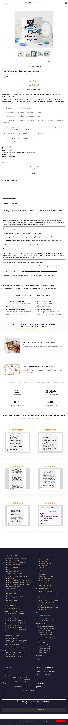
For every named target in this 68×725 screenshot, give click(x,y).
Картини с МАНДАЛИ (13, 564)
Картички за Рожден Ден (45, 620)
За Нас (5, 679)
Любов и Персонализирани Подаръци (18, 642)
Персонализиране (28, 690)
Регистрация (17, 677)
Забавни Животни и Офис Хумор (16, 640)
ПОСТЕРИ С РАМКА (43, 588)
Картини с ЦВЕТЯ (12, 570)
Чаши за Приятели (44, 559)
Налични (39, 655)
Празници (42, 567)
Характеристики (9, 198)
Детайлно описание (10, 194)
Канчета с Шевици (12, 638)
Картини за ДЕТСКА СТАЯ (14, 597)
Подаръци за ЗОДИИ (45, 652)
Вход (4, 683)
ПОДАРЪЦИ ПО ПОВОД (45, 626)
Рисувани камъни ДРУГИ (13, 625)
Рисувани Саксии (41, 659)
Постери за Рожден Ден (45, 609)
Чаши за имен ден (44, 578)
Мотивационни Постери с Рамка (48, 607)
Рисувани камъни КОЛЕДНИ (14, 627)
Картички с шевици (44, 615)
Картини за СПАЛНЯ (12, 595)
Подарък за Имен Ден (45, 634)
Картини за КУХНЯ (12, 598)
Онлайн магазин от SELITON (34, 710)
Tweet (49, 61)
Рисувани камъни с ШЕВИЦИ (14, 613)
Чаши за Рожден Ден (45, 580)
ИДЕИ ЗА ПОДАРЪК (42, 623)
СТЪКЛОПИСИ (11, 588)
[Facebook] (37, 678)
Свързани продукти (10, 203)
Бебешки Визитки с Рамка (46, 602)
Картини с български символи (15, 562)
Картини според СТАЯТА (13, 590)
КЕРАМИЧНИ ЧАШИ (15, 7)
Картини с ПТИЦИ (12, 571)
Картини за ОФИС (12, 600)
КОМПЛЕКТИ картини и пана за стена (18, 578)
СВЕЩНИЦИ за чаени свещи (14, 611)
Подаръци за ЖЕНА (45, 646)
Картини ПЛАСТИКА (13, 586)
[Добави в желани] (63, 162)
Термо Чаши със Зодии (46, 585)
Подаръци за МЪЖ (44, 648)
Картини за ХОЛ (11, 593)
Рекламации (6, 675)
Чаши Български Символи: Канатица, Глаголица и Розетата (17, 649)
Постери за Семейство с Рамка (47, 591)
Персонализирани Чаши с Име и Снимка (19, 652)
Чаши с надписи (44, 565)
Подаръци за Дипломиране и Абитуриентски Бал (47, 629)
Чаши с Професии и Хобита (47, 569)
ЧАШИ (7, 7)
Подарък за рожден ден (46, 632)
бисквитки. (21, 723)
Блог (4, 694)
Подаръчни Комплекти (46, 576)
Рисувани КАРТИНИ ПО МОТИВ (15, 558)
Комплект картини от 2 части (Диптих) (18, 580)
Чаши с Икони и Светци (13, 656)
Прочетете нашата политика (34, 703)
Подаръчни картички (43, 612)
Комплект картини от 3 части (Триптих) (18, 582)
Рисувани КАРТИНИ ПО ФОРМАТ (16, 576)
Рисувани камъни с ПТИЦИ (13, 618)
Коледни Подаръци (44, 639)
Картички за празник (44, 618)
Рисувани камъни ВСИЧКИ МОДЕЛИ (17, 630)
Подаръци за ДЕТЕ (44, 650)
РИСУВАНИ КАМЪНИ (11, 608)
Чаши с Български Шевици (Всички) (17, 647)
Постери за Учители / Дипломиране (49, 600)
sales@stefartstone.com (49, 671)
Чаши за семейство (44, 554)
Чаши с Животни (44, 572)
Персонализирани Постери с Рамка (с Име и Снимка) (50, 597)
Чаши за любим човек (45, 563)
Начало (2, 7)
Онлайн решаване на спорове (27, 679)
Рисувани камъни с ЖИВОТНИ (15, 620)
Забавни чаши (43, 571)
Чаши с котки (24, 7)
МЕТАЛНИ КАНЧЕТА (12, 636)
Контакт (15, 681)
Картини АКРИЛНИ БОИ (14, 573)
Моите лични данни (34, 705)
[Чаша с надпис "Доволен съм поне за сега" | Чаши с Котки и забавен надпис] (34, 48)
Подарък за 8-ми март (45, 636)
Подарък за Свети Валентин (47, 638)
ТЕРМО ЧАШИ (42, 583)
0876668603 (47, 675)
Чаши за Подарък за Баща (47, 557)
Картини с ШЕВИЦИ (12, 560)
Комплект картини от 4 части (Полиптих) (19, 584)
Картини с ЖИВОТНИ (13, 568)
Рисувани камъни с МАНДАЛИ (15, 616)
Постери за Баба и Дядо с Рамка (48, 593)
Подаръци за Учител (45, 645)
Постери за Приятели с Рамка (47, 605)
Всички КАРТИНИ (11, 605)
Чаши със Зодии (11, 654)
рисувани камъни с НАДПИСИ (15, 623)
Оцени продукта (35, 63)
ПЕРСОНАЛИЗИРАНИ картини (15, 603)
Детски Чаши (43, 561)
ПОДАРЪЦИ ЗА (43, 642)
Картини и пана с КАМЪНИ (15, 566)
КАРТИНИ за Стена (10, 555)
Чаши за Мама (43, 555)
